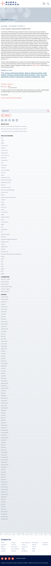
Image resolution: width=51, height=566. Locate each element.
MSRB (2, 143)
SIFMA (2, 175)
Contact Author (8, 97)
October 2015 (4, 462)
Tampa (33, 550)
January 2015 (4, 484)
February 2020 (4, 363)
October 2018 (4, 385)
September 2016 (4, 437)
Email (9, 87)
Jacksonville (24, 546)
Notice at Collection (18, 562)
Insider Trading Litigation (6, 180)
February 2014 (4, 511)
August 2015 (4, 467)
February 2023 (4, 306)
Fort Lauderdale (15, 548)
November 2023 (4, 296)
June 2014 (3, 501)
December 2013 (4, 516)
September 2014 (4, 494)
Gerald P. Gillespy (5, 281)
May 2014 (3, 504)
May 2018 (3, 393)
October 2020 (4, 346)
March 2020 (3, 361)
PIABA (2, 214)
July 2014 (3, 499)
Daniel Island (14, 546)
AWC (2, 264)
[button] (2, 121)
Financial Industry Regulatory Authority (21, 75)
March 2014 (3, 509)
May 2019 (3, 373)
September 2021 (4, 328)
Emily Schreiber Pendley (6, 286)
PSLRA (2, 194)
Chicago (13, 542)
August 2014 (4, 496)
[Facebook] (5, 558)
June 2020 (3, 353)
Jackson (24, 544)
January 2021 (4, 343)
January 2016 (4, 454)
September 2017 (4, 407)
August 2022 (4, 311)
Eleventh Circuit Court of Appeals (8, 197)
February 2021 (4, 341)
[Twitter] (9, 558)
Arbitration (3, 148)
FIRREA (3, 204)
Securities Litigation (5, 170)
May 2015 (3, 474)
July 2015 (3, 469)
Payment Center (20, 558)
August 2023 (4, 301)
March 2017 (3, 422)
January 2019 (4, 380)
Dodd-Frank (3, 157)
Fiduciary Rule (4, 160)
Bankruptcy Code (5, 241)
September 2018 (4, 388)
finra (38, 75)
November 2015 (4, 459)
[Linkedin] (12, 558)
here (8, 58)
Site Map (25, 562)
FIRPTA (3, 256)
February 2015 (4, 482)
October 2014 (4, 491)
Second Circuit (4, 192)
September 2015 (4, 464)
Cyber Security (4, 150)
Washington (45, 542)
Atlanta (2, 542)
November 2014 (4, 489)
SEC (2, 138)
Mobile (23, 548)
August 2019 (4, 366)
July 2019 (3, 368)
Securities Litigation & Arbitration (28, 76)
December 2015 (4, 457)
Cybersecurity (4, 165)
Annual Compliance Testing (14, 73)
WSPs (43, 76)
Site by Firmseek (44, 562)
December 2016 (4, 430)
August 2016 (4, 440)
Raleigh (33, 548)
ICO (2, 231)
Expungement (4, 229)
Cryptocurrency (4, 152)
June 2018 (3, 390)
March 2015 (3, 479)
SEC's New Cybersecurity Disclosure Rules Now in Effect (13, 128)
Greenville (13, 550)
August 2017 (4, 410)
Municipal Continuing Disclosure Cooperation (11, 254)
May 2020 (3, 356)
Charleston (3, 548)
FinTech (3, 209)
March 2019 (3, 378)
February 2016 (4, 452)
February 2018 (4, 398)
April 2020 (3, 358)
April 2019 (3, 375)
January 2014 (4, 514)
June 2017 (3, 415)
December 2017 (4, 403)
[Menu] (43, 4)
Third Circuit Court (5, 155)
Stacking (3, 249)
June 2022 (3, 314)
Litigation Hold (4, 246)
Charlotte (3, 550)
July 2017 (3, 412)
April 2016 (3, 447)
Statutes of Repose (5, 217)
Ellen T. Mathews (5, 284)
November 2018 (4, 383)
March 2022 (3, 319)
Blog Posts (19, 97)
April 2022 (3, 316)
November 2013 (4, 519)
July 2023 (3, 304)
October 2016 (4, 435)
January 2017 (4, 427)
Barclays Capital (37, 73)
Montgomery (24, 550)
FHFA (2, 266)
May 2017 (3, 417)
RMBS (2, 224)
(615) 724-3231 (14, 87)
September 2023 (4, 299)
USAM (2, 259)
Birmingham (4, 544)
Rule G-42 (3, 185)
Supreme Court (4, 145)
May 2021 (3, 333)
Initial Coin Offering (5, 234)
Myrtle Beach (35, 542)
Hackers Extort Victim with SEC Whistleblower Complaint (13, 126)
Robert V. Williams (5, 291)
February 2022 (4, 321)
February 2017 (4, 425)
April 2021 (3, 336)
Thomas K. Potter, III (18, 26)
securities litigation (8, 76)
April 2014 (3, 506)
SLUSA (2, 202)
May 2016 (3, 445)
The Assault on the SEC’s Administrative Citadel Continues (14, 131)
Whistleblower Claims (6, 182)
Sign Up (7, 115)
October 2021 (4, 326)
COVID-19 (3, 199)
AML (2, 261)
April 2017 (3, 420)
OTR (2, 271)
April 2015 (3, 477)
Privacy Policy (10, 562)
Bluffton (3, 546)
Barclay (27, 73)
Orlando (34, 546)
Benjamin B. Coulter (5, 279)
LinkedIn (14, 97)
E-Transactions (4, 212)
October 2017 (4, 405)
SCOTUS (3, 172)
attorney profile (36, 65)
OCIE (2, 162)
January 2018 (4, 400)
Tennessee (3, 167)
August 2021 (4, 331)
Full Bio (2, 97)
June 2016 (3, 442)
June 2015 (3, 472)
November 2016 (4, 432)
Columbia (13, 544)
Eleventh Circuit (4, 251)
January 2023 (4, 309)
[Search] (48, 4)
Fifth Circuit (3, 236)
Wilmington (45, 544)
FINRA (10, 70)
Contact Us (6, 540)
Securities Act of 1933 (6, 187)
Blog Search (5, 110)
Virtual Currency (4, 222)
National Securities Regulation (7, 189)
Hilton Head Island (26, 542)
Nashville (34, 544)
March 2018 (3, 395)
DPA (2, 227)
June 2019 (3, 371)
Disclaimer (3, 562)
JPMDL (2, 269)
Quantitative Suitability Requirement (9, 239)
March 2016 (3, 450)
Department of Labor (5, 177)
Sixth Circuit (3, 207)
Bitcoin (2, 219)
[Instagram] (2, 558)
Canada (3, 244)
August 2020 (4, 348)
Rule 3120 (44, 75)
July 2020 (3, 351)
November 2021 (4, 324)
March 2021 (3, 338)
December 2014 (4, 486)
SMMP (2, 273)
